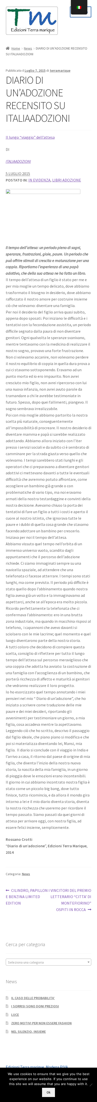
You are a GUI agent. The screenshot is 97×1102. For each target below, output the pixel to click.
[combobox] (49, 962)
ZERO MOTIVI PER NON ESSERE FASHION (41, 1023)
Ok (48, 1092)
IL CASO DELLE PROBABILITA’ (33, 998)
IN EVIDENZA (39, 180)
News (28, 48)
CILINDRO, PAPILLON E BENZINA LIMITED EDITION (27, 897)
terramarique (60, 70)
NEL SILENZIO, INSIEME (28, 1031)
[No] (90, 1084)
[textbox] (48, 962)
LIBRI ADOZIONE (66, 180)
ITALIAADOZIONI (18, 161)
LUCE (15, 1014)
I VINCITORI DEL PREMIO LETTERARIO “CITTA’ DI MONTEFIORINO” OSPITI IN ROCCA (69, 900)
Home (15, 48)
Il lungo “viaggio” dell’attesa (30, 137)
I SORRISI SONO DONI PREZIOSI (35, 1006)
